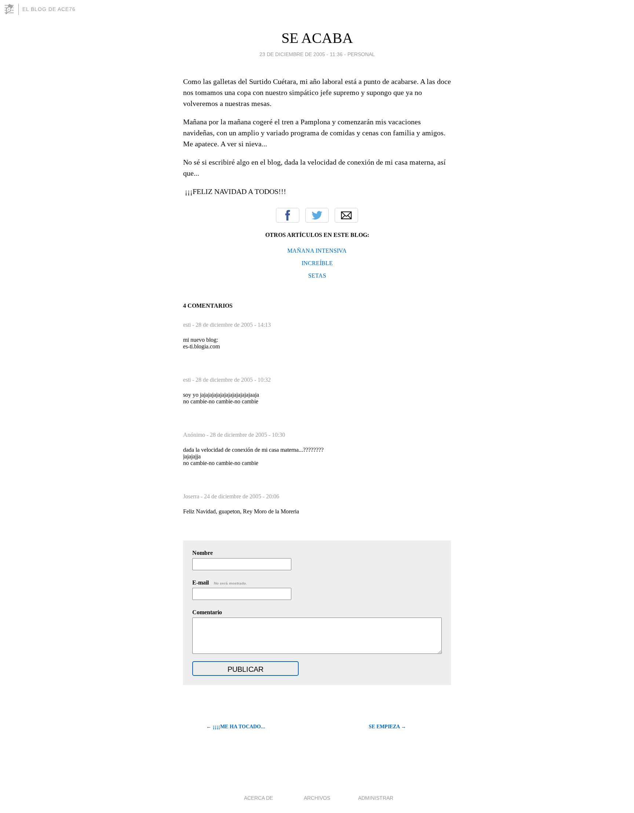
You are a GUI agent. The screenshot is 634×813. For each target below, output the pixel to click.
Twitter (317, 215)
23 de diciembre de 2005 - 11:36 (301, 54)
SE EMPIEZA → (387, 726)
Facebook (287, 215)
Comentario (207, 612)
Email (346, 215)
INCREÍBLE (317, 263)
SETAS (317, 275)
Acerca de (258, 798)
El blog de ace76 (49, 9)
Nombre (202, 553)
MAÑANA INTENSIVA (317, 251)
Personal (361, 54)
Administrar (375, 798)
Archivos (317, 798)
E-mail (219, 582)
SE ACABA (317, 38)
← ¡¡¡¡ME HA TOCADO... (235, 726)
